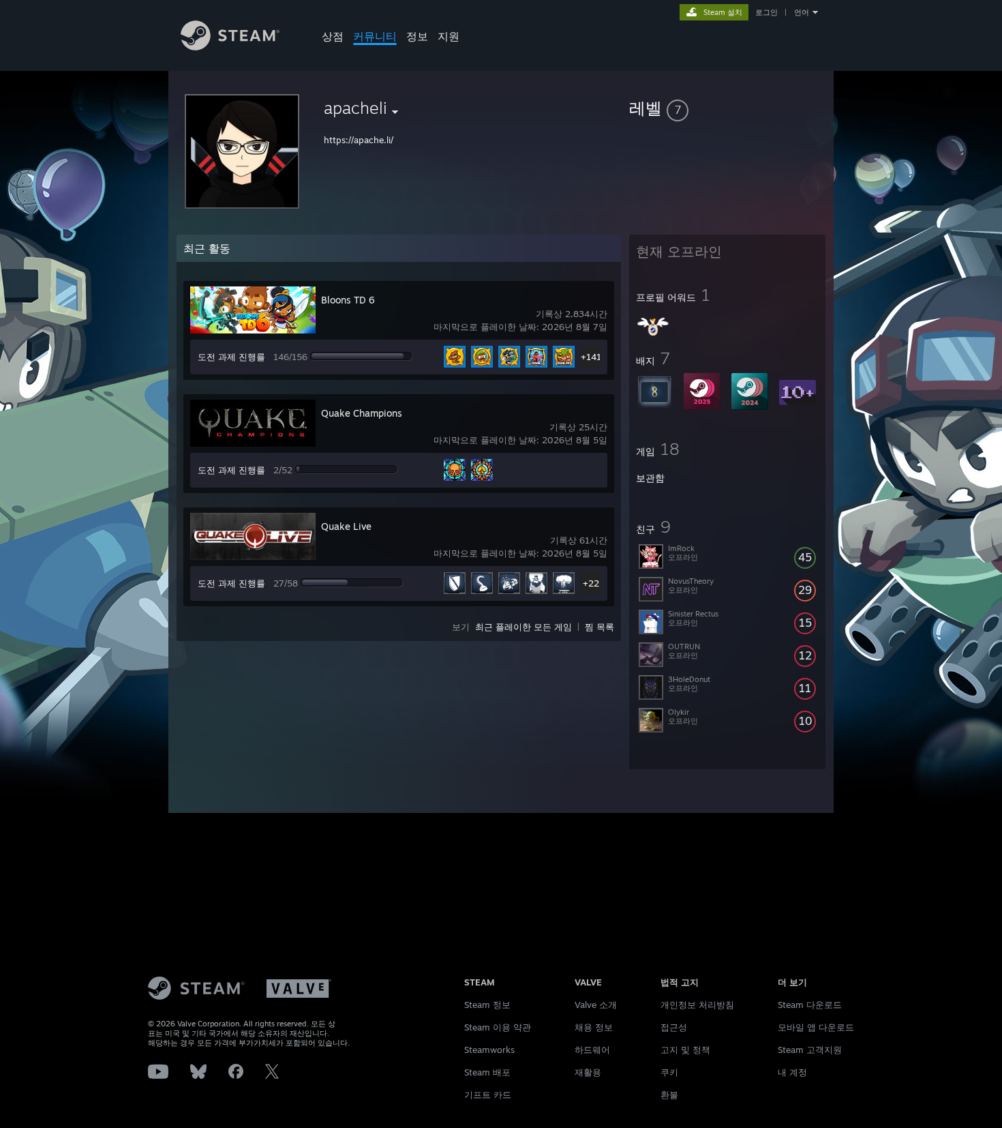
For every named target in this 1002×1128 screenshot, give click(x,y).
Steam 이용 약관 (497, 1027)
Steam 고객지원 (810, 1049)
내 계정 (792, 1072)
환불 (669, 1094)
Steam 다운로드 (810, 1004)
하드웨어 (592, 1049)
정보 (417, 36)
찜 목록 (599, 626)
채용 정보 (594, 1027)
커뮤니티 (375, 36)
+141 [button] (591, 356)
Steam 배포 (487, 1072)
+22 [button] (591, 583)
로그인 (766, 12)
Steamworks (489, 1049)
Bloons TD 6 (348, 300)
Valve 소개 (596, 1004)
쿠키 (669, 1072)
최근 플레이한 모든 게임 (523, 626)
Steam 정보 (487, 1004)
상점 (333, 36)
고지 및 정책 (685, 1049)
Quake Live (346, 526)
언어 (801, 12)
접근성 (674, 1027)
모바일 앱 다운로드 (816, 1027)
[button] (727, 107)
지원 (448, 36)
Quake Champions (361, 413)
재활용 (588, 1072)
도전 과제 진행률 (231, 356)
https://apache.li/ (358, 139)
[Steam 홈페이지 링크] (230, 47)
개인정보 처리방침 (697, 1004)
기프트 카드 (487, 1094)
